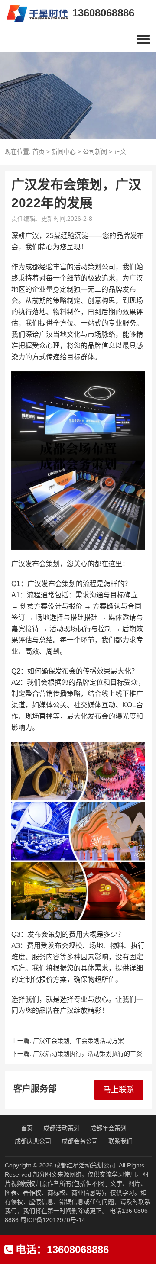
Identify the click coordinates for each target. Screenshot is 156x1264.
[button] (143, 39)
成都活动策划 (61, 1128)
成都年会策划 (108, 1128)
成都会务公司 (80, 1141)
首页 (38, 151)
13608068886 (103, 13)
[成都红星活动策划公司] (34, 13)
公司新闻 (95, 151)
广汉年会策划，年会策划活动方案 (78, 1040)
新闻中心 (64, 151)
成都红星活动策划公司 (85, 1165)
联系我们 (120, 1141)
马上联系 (118, 1089)
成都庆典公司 (33, 1141)
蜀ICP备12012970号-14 (52, 1219)
